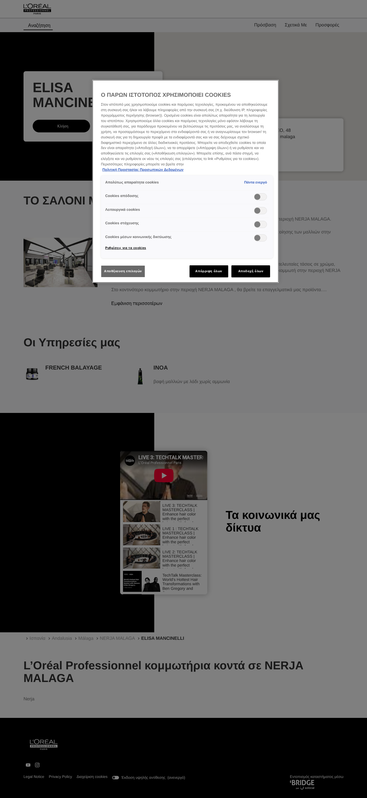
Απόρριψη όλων (208, 271)
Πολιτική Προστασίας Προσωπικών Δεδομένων (143, 170)
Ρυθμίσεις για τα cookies (125, 248)
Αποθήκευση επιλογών (123, 271)
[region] (185, 181)
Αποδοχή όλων (250, 271)
